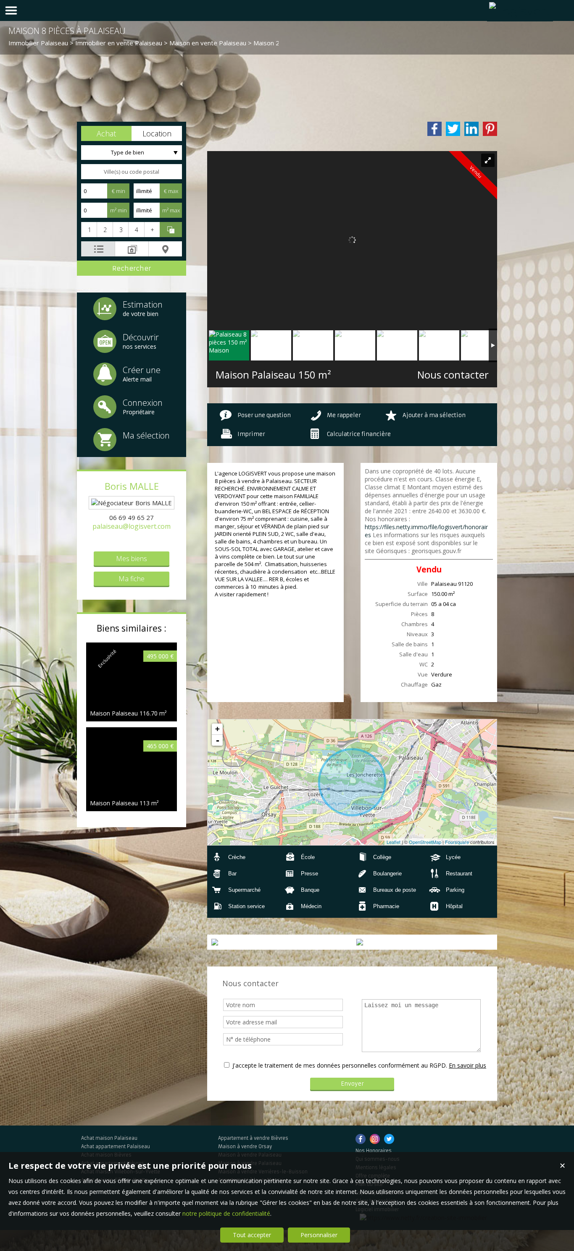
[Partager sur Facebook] (434, 129)
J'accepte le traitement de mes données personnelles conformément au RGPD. (339, 1065)
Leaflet (393, 841)
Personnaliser (318, 1235)
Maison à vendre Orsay (245, 1146)
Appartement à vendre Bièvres (253, 1138)
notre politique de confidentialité (226, 1213)
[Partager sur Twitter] (453, 129)
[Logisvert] (520, 10)
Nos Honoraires (373, 1151)
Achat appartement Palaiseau (115, 1146)
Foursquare (457, 841)
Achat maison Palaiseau (109, 1138)
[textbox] (131, 171)
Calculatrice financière (359, 434)
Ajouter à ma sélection (434, 415)
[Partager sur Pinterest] (490, 129)
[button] (106, 133)
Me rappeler (344, 415)
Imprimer (251, 434)
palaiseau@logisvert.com (131, 526)
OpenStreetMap (425, 841)
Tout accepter (252, 1235)
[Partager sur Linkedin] (471, 129)
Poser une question (264, 415)
